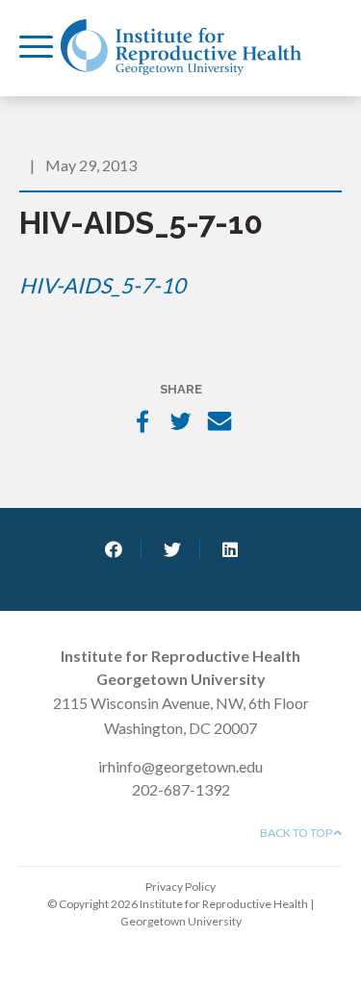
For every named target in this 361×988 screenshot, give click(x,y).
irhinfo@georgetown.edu (180, 766)
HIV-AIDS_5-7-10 (102, 285)
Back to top (297, 832)
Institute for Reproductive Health (181, 47)
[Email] (219, 423)
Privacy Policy (180, 886)
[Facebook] (142, 423)
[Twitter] (181, 423)
